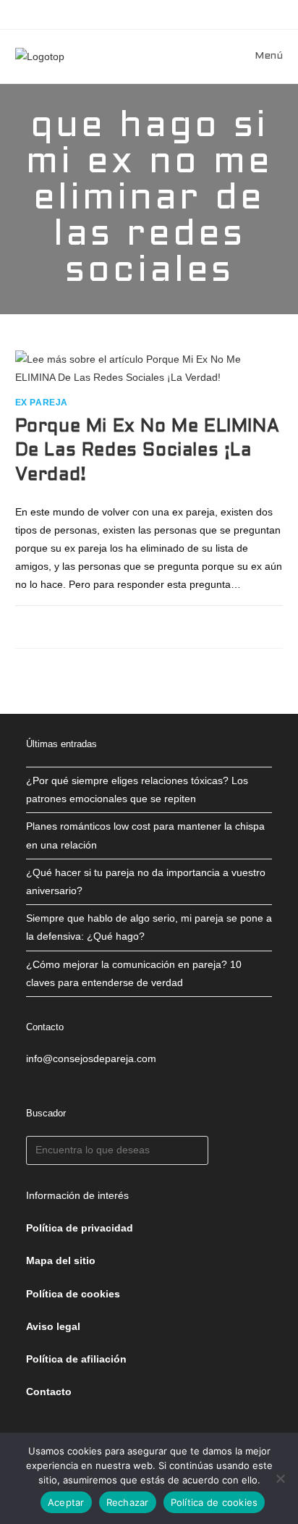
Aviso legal (53, 1326)
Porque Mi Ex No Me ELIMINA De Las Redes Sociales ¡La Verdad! (147, 451)
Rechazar (127, 1502)
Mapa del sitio (60, 1260)
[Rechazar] (280, 1478)
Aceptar (66, 1502)
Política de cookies (214, 1502)
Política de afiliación (76, 1359)
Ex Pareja (41, 402)
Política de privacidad (79, 1228)
